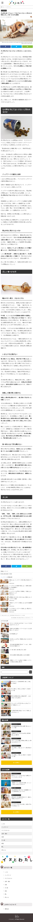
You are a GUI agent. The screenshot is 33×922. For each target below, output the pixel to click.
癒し (3, 846)
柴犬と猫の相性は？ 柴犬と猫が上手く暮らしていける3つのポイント (21, 617)
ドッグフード (3, 10)
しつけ (3, 823)
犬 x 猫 (3, 840)
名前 (3, 836)
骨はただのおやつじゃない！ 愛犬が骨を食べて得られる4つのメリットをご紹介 (13, 615)
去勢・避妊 (4, 833)
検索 (3, 667)
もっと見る (16, 762)
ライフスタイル (5, 830)
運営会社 (7, 908)
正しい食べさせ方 (5, 573)
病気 (3, 843)
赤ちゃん (4, 850)
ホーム (16, 915)
